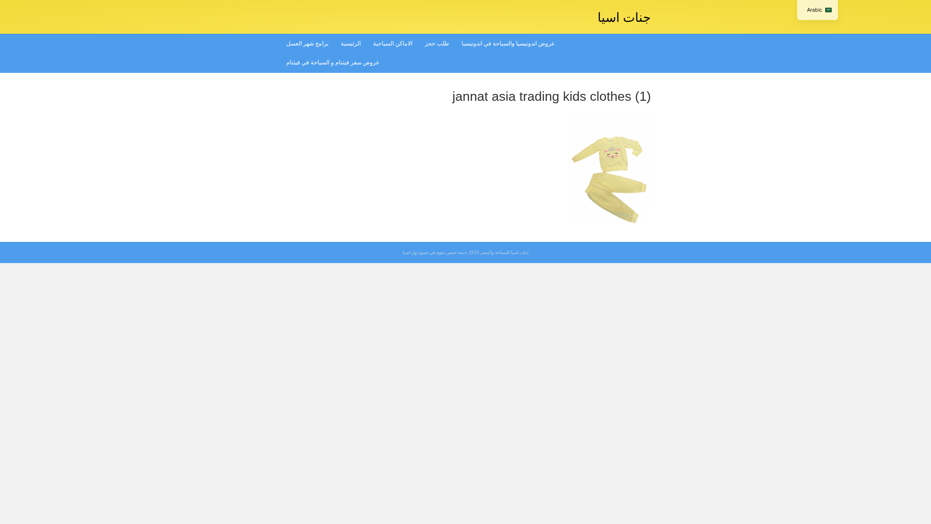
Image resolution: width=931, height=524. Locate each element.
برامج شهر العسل (307, 43)
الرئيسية (351, 43)
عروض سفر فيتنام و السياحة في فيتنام (333, 62)
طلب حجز (437, 43)
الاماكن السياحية (392, 43)
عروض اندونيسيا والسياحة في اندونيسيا (508, 43)
